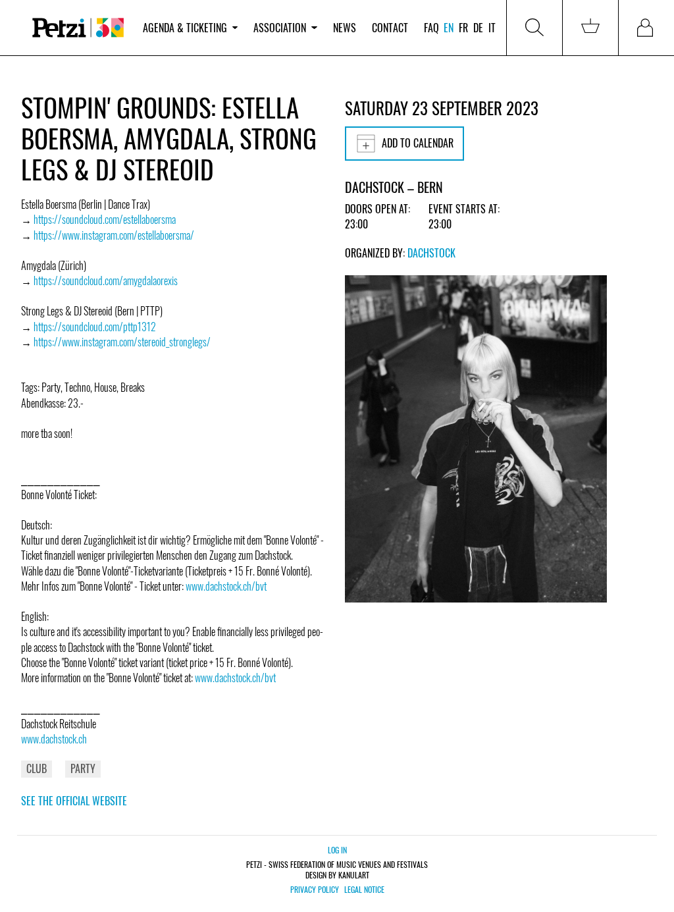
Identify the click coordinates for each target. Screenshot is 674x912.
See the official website (74, 801)
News (344, 28)
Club (36, 768)
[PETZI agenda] (78, 28)
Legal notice (364, 889)
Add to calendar (418, 143)
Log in (337, 849)
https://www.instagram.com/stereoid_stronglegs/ (122, 342)
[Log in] (646, 27)
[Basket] (590, 27)
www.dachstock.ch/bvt (226, 586)
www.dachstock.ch (54, 739)
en (449, 28)
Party (82, 768)
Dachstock (431, 253)
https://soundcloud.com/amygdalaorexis (106, 280)
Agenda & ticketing (185, 28)
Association (279, 28)
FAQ (431, 28)
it (492, 28)
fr (463, 28)
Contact (390, 28)
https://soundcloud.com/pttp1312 (95, 327)
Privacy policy (314, 889)
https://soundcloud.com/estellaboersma (105, 219)
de (478, 28)
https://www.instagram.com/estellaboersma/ (114, 235)
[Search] (534, 27)
